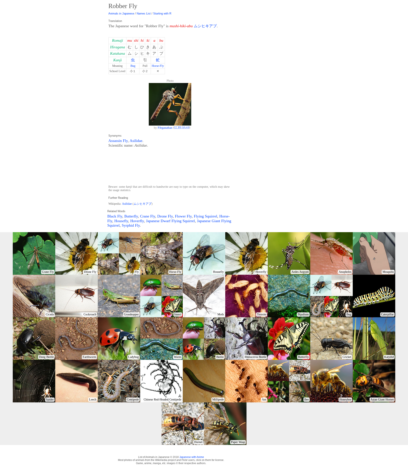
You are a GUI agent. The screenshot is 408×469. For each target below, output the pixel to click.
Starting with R (162, 13)
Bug (132, 65)
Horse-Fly (158, 65)
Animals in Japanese (121, 13)
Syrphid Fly (131, 225)
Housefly (121, 221)
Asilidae (136, 141)
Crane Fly (147, 216)
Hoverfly (137, 221)
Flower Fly (183, 216)
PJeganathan (165, 127)
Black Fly (114, 216)
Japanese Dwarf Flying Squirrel (170, 221)
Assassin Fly (118, 141)
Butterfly (131, 216)
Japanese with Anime (191, 457)
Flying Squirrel (205, 216)
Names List (144, 13)
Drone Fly (165, 216)
